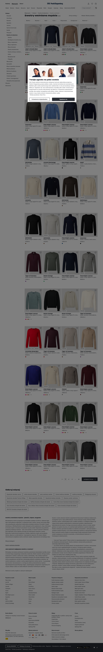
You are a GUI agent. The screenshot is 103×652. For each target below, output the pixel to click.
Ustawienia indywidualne (39, 99)
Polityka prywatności (35, 94)
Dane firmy (42, 94)
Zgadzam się (63, 99)
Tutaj (35, 93)
